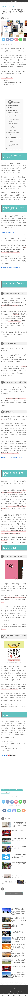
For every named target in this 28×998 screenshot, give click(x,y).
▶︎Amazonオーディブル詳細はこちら (11, 267)
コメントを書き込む (14, 893)
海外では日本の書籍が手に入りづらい (13, 106)
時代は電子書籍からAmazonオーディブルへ (13, 111)
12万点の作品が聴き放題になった (14, 120)
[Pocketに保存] (16, 39)
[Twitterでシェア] (3, 39)
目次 (13, 102)
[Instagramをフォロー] (14, 810)
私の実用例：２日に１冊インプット (13, 133)
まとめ (9, 148)
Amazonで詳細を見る (8, 232)
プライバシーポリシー (20, 991)
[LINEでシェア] (20, 39)
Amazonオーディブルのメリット (13, 116)
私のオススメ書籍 (12, 137)
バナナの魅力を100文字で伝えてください (13, 145)
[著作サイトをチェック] (4, 810)
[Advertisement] (14, 771)
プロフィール (7, 991)
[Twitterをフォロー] (9, 810)
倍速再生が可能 (12, 130)
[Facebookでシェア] (8, 39)
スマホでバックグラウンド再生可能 (14, 127)
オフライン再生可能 (13, 123)
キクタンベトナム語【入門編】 (13, 140)
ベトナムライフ (12, 789)
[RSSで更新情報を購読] (24, 810)
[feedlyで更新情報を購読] (19, 810)
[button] (24, 39)
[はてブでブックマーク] (12, 39)
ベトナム (4, 789)
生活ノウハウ (20, 789)
